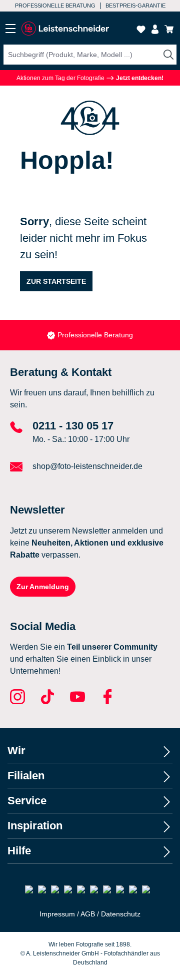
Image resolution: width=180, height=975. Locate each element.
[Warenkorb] (169, 29)
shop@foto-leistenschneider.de (87, 466)
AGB (87, 914)
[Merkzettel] (141, 29)
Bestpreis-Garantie (136, 6)
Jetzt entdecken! (139, 78)
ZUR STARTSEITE (56, 281)
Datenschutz (120, 914)
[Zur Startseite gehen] (65, 29)
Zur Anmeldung (42, 587)
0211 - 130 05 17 (73, 425)
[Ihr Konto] (155, 29)
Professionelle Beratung (55, 6)
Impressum (57, 914)
